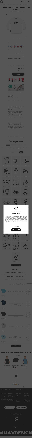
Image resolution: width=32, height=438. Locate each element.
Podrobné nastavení (16, 226)
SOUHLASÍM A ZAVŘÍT (16, 229)
